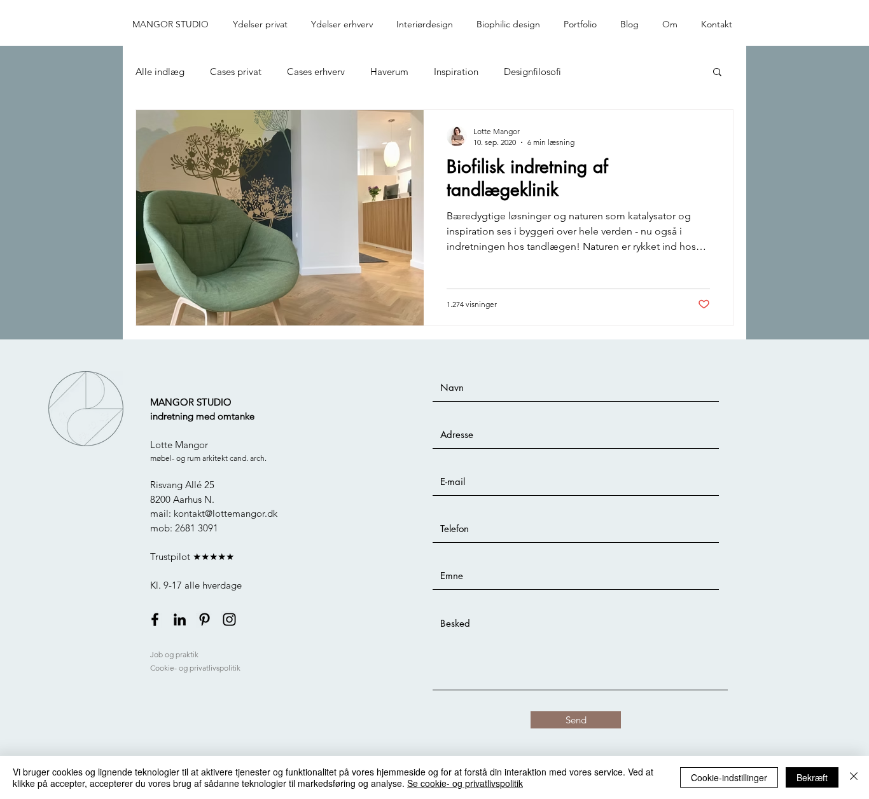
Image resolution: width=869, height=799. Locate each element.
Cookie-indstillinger (729, 777)
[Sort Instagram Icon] (229, 619)
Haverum (389, 71)
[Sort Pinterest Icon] (204, 619)
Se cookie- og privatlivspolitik (465, 783)
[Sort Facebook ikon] (154, 619)
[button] (262, 24)
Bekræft (812, 777)
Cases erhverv (316, 71)
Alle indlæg (160, 71)
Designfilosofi (532, 71)
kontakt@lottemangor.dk (225, 513)
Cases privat (235, 71)
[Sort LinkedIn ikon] (179, 619)
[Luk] (853, 777)
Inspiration (456, 71)
